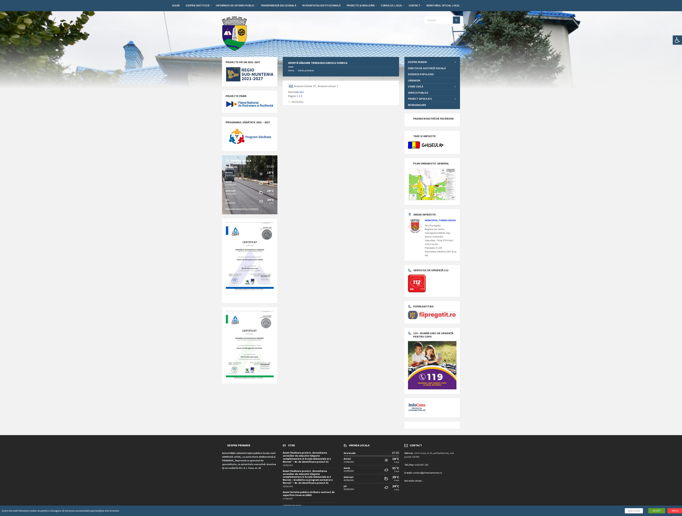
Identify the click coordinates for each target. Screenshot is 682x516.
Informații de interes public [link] (235, 5)
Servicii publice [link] (418, 92)
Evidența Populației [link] (421, 74)
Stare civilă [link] (415, 86)
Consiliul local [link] (391, 5)
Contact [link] (414, 5)
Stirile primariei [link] (306, 70)
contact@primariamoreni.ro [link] (427, 472)
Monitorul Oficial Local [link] (443, 5)
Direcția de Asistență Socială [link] (427, 68)
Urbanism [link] (414, 80)
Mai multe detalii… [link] (414, 480)
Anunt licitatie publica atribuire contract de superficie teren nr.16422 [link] (309, 493)
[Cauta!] (456, 20)
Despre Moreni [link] (417, 62)
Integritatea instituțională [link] (321, 5)
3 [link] (301, 96)
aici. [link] (301, 92)
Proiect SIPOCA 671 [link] (420, 98)
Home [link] (291, 70)
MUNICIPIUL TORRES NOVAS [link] (440, 220)
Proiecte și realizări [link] (361, 5)
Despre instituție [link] (198, 5)
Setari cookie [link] (634, 510)
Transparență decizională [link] (278, 5)
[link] (677, 40)
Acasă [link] (176, 5)
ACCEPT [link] (657, 510)
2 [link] (299, 96)
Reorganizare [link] (417, 105)
